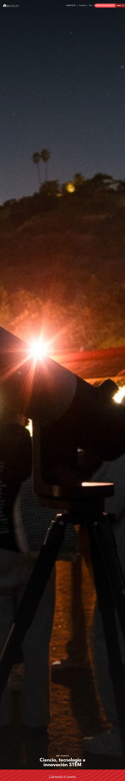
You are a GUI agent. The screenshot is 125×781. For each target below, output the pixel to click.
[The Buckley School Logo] (11, 5)
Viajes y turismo (6, 764)
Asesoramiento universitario (6, 777)
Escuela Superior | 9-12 (8, 761)
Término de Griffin (7, 766)
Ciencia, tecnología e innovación (8, 770)
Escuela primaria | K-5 (8, 756)
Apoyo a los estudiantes (8, 773)
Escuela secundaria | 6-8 (9, 758)
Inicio (58, 755)
